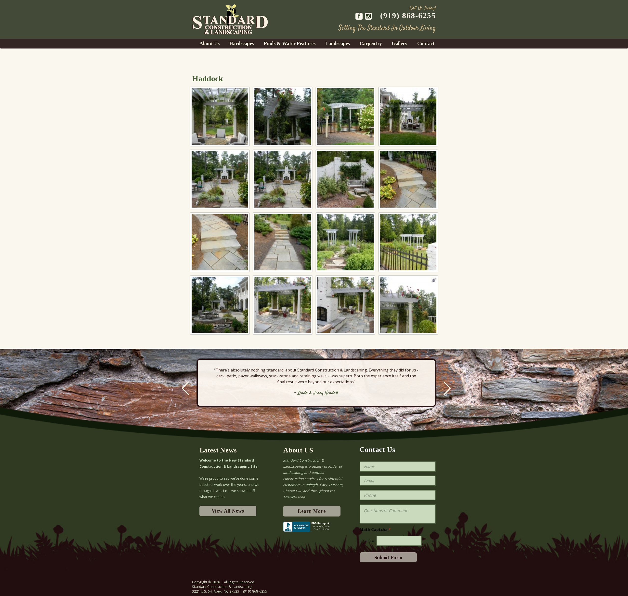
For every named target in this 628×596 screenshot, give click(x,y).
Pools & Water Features (289, 43)
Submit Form (388, 557)
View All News (228, 511)
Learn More (312, 511)
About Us (209, 43)
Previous (185, 388)
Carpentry (371, 43)
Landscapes (337, 43)
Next (447, 388)
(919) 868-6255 (408, 15)
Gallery (399, 43)
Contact (426, 43)
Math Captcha (375, 529)
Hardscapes (241, 43)
